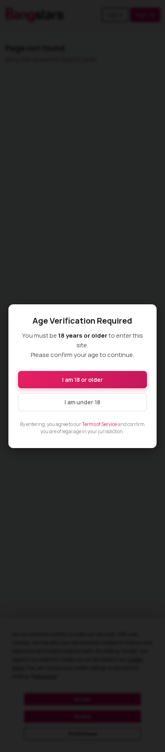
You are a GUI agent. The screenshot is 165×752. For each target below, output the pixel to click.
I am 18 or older (82, 379)
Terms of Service (99, 424)
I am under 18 (82, 402)
